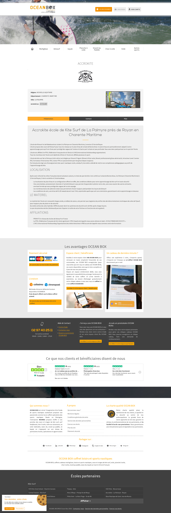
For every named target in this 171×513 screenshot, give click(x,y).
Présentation (48, 119)
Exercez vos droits (74, 424)
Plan (125, 119)
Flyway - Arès (71, 489)
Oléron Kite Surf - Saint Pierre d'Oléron (42, 496)
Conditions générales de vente (78, 417)
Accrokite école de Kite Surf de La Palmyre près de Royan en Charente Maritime (85, 132)
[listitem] (47, 446)
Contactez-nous (64, 330)
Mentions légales (73, 414)
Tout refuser (7, 496)
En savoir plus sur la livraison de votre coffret (43, 302)
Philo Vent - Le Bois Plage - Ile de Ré (79, 496)
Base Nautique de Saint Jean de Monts (118, 496)
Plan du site (72, 428)
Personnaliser (20, 508)
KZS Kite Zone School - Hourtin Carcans (42, 489)
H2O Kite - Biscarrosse (113, 489)
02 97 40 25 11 (42, 330)
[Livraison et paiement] (45, 286)
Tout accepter (9, 508)
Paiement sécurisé (74, 431)
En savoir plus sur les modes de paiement (44, 265)
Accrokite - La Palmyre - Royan (116, 493)
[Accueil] (32, 49)
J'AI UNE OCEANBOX (105, 9)
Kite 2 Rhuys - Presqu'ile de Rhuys (78, 493)
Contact (89, 119)
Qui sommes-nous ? (74, 410)
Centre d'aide (63, 327)
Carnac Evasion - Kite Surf (37, 493)
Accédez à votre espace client (90, 341)
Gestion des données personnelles (79, 421)
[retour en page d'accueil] (43, 9)
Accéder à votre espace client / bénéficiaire (82, 288)
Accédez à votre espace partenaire (121, 344)
